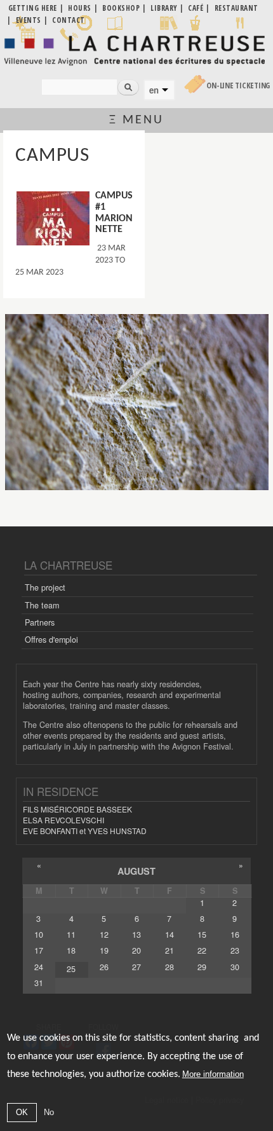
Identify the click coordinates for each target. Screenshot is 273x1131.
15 (201, 934)
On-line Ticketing (238, 85)
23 (234, 950)
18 (71, 950)
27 (136, 967)
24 (38, 967)
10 (38, 934)
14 (169, 934)
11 (71, 934)
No (49, 1112)
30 (234, 967)
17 (38, 950)
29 (201, 967)
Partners (40, 622)
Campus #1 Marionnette (114, 213)
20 (136, 950)
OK (22, 1112)
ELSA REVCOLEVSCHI (63, 819)
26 (104, 967)
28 (169, 967)
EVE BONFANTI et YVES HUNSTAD (85, 830)
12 (104, 934)
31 (38, 983)
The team (42, 605)
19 (104, 950)
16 (234, 934)
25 (71, 969)
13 (136, 934)
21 (169, 950)
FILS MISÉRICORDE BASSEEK (77, 809)
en (154, 90)
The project (45, 587)
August (136, 871)
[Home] (136, 50)
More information (213, 1074)
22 (201, 950)
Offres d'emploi (51, 639)
